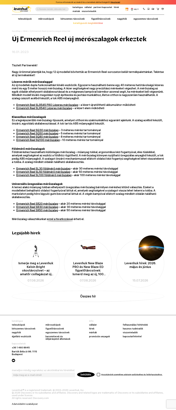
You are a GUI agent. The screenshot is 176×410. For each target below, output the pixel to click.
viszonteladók (89, 11)
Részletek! (115, 2)
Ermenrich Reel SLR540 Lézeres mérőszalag (44, 108)
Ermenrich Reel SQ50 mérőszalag (37, 133)
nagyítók (122, 18)
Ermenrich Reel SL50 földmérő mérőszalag (43, 171)
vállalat (88, 7)
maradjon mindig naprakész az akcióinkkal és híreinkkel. (43, 370)
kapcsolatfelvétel (132, 336)
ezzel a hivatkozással (60, 219)
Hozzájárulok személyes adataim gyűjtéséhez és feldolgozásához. (132, 374)
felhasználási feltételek (135, 325)
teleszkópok (25, 18)
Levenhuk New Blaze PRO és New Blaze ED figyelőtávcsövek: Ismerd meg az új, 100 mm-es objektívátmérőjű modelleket (88, 268)
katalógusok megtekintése (88, 23)
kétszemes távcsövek (73, 18)
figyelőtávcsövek (101, 18)
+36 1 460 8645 (21, 347)
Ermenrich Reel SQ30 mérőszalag (37, 130)
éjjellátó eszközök (21, 336)
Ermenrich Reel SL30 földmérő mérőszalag (43, 168)
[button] (143, 9)
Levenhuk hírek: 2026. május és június (140, 265)
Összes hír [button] (88, 296)
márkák (76, 11)
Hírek (25, 31)
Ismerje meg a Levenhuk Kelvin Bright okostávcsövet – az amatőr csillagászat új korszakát (35, 268)
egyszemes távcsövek (146, 18)
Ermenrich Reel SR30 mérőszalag (37, 207)
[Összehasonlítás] (153, 9)
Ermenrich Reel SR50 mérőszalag (37, 210)
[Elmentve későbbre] (148, 9)
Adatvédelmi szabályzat (25, 404)
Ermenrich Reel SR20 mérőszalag (37, 203)
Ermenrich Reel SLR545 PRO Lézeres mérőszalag (47, 105)
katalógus (78, 7)
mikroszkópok (46, 18)
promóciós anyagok (99, 336)
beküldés (86, 374)
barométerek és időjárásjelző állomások (58, 337)
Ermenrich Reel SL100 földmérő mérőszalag (44, 175)
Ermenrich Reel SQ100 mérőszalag (38, 140)
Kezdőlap (16, 31)
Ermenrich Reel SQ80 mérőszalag (37, 136)
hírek (116, 7)
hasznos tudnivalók (133, 328)
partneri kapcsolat (103, 7)
